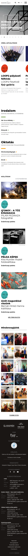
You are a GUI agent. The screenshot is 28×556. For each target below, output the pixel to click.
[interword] (14, 553)
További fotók (14, 415)
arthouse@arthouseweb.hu (17, 484)
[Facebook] (10, 472)
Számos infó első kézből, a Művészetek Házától (14, 454)
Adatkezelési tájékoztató (14, 547)
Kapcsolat (14, 540)
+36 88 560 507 (11, 528)
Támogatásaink (14, 542)
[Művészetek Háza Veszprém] (6, 2)
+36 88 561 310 (11, 496)
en (21, 2)
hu (19, 2)
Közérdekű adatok (14, 545)
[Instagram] (14, 472)
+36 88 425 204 (14, 482)
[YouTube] (18, 472)
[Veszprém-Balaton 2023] (21, 426)
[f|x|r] (14, 435)
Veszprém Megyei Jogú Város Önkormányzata (14, 465)
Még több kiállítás (14, 317)
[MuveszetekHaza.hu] (8, 426)
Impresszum (14, 549)
